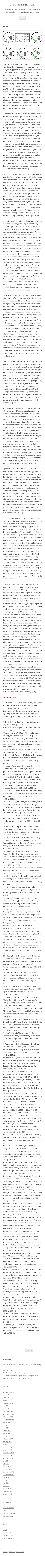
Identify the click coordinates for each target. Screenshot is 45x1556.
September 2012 (8, 1475)
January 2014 (7, 1450)
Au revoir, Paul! (8, 1370)
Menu (22, 18)
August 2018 (7, 1422)
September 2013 (8, 1458)
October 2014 (7, 1447)
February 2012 (8, 1491)
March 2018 (7, 1431)
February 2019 (8, 1417)
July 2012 (6, 1477)
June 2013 (6, 1461)
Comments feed (8, 1535)
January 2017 (7, 1442)
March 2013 (7, 1466)
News (5, 1510)
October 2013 (7, 1455)
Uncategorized (8, 1516)
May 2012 (6, 1483)
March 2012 (7, 1488)
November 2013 (8, 1453)
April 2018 (6, 1428)
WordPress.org (8, 1538)
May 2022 (6, 1406)
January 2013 (7, 1469)
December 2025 (8, 1392)
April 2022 (6, 1409)
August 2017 (7, 1433)
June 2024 (6, 1398)
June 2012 (6, 1480)
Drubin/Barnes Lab (22, 4)
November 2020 (8, 1411)
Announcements (8, 1508)
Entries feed (7, 1532)
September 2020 (8, 1414)
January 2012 (7, 1494)
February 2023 (8, 1403)
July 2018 (6, 1425)
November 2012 (8, 1472)
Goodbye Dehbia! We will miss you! (15, 1373)
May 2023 (6, 1400)
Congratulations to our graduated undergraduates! (20, 1376)
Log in (5, 1530)
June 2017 (6, 1436)
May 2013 (6, 1464)
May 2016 (6, 1444)
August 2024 (7, 1395)
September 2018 (8, 1420)
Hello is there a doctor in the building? (16, 1378)
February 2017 (8, 1439)
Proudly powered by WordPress (13, 1552)
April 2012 (6, 1486)
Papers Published (9, 1513)
